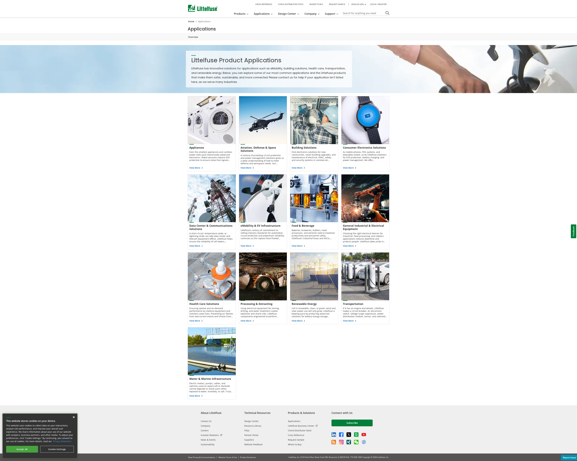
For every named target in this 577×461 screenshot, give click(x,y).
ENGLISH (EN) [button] (357, 4)
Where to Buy (294, 444)
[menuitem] (242, 13)
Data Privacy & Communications (201, 457)
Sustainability (207, 444)
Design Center (251, 421)
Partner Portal (251, 435)
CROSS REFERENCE (263, 4)
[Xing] (349, 442)
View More (194, 167)
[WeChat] (356, 442)
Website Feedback (253, 444)
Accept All (22, 449)
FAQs (246, 430)
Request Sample (296, 439)
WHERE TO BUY (316, 4)
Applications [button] (262, 13)
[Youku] (364, 442)
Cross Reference (296, 435)
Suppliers (249, 439)
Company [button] (310, 13)
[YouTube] (364, 434)
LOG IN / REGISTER (378, 4)
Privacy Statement (62, 441)
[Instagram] (341, 442)
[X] (349, 434)
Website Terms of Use (227, 457)
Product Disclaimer (248, 457)
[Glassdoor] (356, 434)
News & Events (208, 439)
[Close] (73, 417)
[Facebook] (341, 434)
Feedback (573, 231)
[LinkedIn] (333, 434)
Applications (294, 421)
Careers (205, 430)
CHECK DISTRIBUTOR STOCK (290, 4)
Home (191, 21)
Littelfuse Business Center (301, 425)
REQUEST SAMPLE (337, 4)
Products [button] (240, 13)
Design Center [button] (287, 13)
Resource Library (252, 425)
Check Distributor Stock (299, 430)
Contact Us (206, 421)
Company (205, 425)
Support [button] (330, 13)
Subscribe (352, 423)
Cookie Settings (57, 449)
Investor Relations (210, 435)
